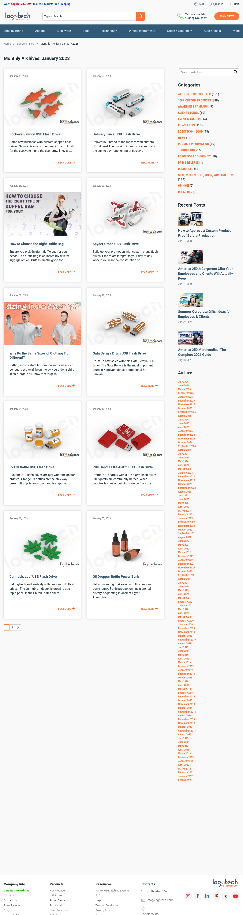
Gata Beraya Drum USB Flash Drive (119, 353)
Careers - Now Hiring (16, 890)
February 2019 (186, 666)
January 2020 (185, 624)
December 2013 (186, 719)
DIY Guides (185, 192)
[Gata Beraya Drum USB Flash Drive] (125, 344)
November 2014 (186, 704)
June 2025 (183, 423)
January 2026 (185, 396)
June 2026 (183, 385)
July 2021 (183, 582)
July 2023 (183, 495)
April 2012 (183, 764)
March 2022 (184, 552)
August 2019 (184, 643)
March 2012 (184, 768)
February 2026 (186, 393)
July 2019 (183, 647)
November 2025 (186, 404)
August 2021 (184, 578)
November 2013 (186, 723)
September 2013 (187, 730)
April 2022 (183, 548)
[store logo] (18, 16)
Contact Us (10, 900)
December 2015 (186, 696)
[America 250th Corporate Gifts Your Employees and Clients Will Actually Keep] (190, 263)
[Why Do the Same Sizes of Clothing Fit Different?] (42, 344)
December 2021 (186, 563)
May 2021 (183, 590)
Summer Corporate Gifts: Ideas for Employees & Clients (204, 314)
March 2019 (184, 662)
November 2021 (186, 567)
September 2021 (187, 575)
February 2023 (186, 514)
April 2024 (183, 465)
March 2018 (184, 688)
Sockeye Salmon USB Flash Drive (34, 134)
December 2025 (186, 400)
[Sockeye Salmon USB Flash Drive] (42, 125)
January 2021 (185, 605)
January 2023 (185, 518)
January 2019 (185, 669)
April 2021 (183, 594)
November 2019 (186, 632)
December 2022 (186, 522)
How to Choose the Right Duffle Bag (36, 244)
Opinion (183, 185)
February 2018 (186, 692)
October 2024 (185, 442)
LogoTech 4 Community (194, 156)
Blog (6, 910)
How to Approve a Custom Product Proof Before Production (204, 233)
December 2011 (186, 779)
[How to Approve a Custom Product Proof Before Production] (190, 225)
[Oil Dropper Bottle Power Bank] (125, 567)
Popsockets (57, 905)
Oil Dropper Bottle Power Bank (116, 577)
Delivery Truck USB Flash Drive (116, 134)
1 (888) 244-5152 (196, 18)
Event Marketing (190, 119)
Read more (64, 162)
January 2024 (185, 472)
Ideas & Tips (186, 125)
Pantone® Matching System (112, 890)
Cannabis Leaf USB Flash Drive (33, 577)
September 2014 (187, 711)
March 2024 (184, 468)
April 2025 (183, 427)
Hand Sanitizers (59, 910)
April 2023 (183, 506)
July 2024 (183, 453)
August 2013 (184, 734)
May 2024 (183, 461)
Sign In (219, 4)
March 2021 (184, 597)
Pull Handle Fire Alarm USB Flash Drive (123, 467)
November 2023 (186, 480)
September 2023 (187, 487)
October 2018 (185, 677)
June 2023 (183, 499)
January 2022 (185, 559)
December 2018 (186, 673)
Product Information (193, 144)
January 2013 (185, 760)
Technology (187, 150)
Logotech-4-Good (190, 131)
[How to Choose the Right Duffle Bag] (42, 234)
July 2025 (183, 419)
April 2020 (183, 613)
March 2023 (184, 510)
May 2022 (183, 544)
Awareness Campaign (193, 106)
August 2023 (184, 491)
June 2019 (183, 650)
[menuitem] (13, 31)
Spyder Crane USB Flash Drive (116, 244)
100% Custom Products (194, 100)
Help (98, 900)
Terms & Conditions (106, 905)
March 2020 (184, 616)
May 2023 (183, 503)
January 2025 (185, 430)
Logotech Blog (25, 43)
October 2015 (185, 700)
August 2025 (184, 415)
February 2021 (186, 601)
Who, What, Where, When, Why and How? (206, 175)
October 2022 (185, 529)
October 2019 (185, 635)
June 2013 (183, 742)
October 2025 (185, 408)
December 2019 (186, 628)
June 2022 (183, 540)
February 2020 (186, 620)
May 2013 (183, 745)
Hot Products (57, 890)
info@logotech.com (160, 900)
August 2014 (184, 715)
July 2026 (183, 381)
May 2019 (183, 654)
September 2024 (187, 446)
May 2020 (183, 609)
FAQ (201, 4)
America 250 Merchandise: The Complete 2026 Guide (202, 352)
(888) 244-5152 (157, 891)
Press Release (188, 162)
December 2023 (186, 476)
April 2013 (183, 749)
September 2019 (187, 639)
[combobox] (93, 16)
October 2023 (185, 484)
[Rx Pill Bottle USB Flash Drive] (42, 458)
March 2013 (184, 753)
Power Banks (57, 900)
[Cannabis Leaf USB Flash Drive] (42, 567)
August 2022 (184, 537)
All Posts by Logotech (194, 94)
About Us (9, 895)
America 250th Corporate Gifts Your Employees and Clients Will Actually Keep (205, 273)
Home (7, 43)
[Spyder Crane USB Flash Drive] (125, 234)
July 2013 (183, 738)
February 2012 (186, 772)
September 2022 (187, 533)
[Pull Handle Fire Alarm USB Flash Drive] (125, 458)
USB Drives (56, 895)
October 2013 (185, 726)
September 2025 (187, 411)
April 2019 (183, 658)
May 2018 (183, 681)
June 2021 (183, 586)
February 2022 (186, 556)
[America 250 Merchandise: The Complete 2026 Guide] (190, 344)
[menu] (121, 31)
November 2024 (186, 438)
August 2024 (184, 449)
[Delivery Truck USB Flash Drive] (125, 125)
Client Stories (189, 113)
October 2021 (185, 571)
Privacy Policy (103, 910)
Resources (185, 169)
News (181, 138)
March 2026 (184, 389)
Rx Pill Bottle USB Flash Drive (31, 467)
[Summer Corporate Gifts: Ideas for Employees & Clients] (190, 306)
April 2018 (183, 685)
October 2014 (185, 707)
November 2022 (186, 525)
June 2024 (183, 457)
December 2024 (186, 434)
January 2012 (185, 776)
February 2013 (186, 757)
